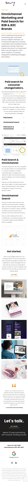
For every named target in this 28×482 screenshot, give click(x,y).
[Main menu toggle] (25, 4)
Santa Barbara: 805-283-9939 (14, 447)
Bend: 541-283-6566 (14, 445)
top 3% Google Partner (19, 94)
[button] (14, 118)
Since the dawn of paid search (12, 33)
